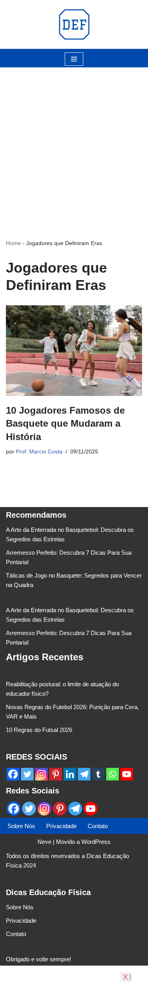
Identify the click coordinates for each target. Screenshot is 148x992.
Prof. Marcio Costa (39, 452)
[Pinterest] (55, 774)
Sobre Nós (21, 826)
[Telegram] (84, 774)
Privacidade (61, 826)
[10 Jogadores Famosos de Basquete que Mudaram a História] (74, 350)
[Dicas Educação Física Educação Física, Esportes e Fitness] (74, 24)
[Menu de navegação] (74, 59)
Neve (44, 841)
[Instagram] (41, 774)
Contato (98, 826)
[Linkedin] (70, 774)
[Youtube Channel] (126, 774)
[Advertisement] (74, 141)
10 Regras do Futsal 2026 (39, 729)
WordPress (96, 841)
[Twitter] (27, 774)
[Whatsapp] (112, 774)
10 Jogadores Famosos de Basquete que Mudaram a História (65, 423)
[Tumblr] (98, 774)
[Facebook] (13, 774)
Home (13, 243)
